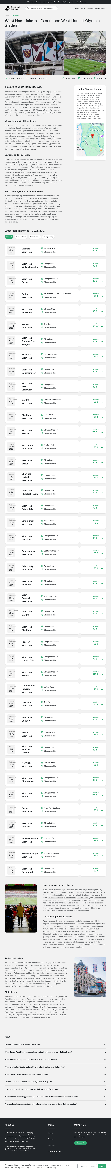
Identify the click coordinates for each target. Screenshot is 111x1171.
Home (77, 8)
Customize (83, 1166)
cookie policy (51, 1167)
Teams (83, 8)
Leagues (90, 8)
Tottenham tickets (55, 898)
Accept (102, 1166)
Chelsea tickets (83, 898)
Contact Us (81, 1143)
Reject (93, 1166)
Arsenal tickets (70, 898)
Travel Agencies (100, 8)
